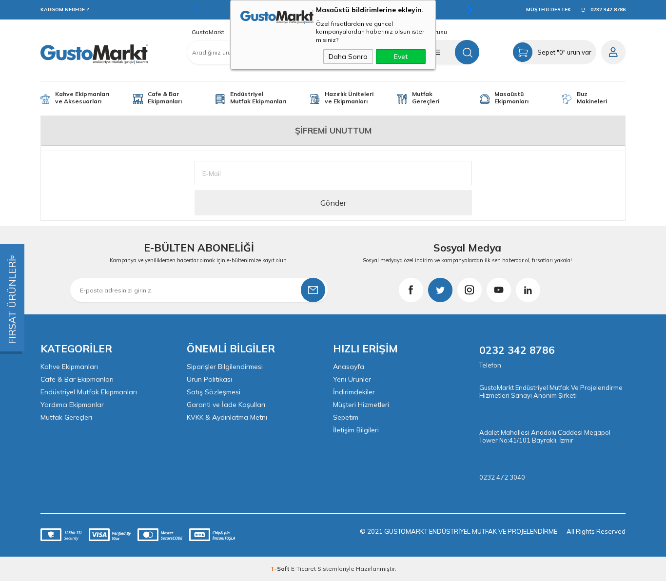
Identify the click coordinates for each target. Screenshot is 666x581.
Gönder (333, 203)
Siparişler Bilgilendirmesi (225, 366)
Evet (401, 56)
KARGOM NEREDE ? (64, 9)
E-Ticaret (303, 568)
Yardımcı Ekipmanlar (72, 404)
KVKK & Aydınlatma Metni (227, 417)
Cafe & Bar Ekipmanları (165, 97)
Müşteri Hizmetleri (361, 404)
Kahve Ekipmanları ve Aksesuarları (82, 97)
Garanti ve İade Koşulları (226, 404)
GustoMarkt (208, 32)
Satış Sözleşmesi (213, 391)
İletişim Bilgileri (356, 430)
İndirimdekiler (354, 391)
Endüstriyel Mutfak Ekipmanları (258, 97)
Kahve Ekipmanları (69, 366)
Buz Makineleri (592, 97)
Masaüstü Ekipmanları (511, 97)
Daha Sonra (348, 56)
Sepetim (345, 417)
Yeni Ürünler (352, 379)
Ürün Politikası (209, 379)
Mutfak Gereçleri (425, 97)
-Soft (280, 568)
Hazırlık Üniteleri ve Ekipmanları (349, 97)
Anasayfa (348, 366)
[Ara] (467, 52)
